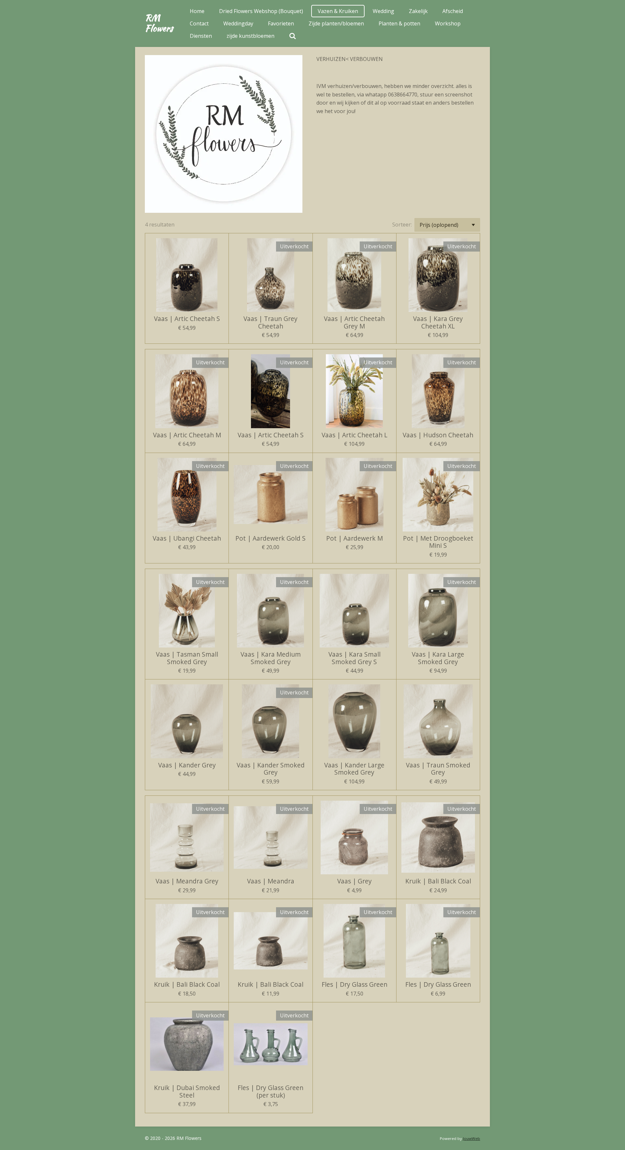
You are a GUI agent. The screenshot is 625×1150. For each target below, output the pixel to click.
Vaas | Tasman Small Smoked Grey (187, 658)
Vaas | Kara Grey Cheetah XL (438, 322)
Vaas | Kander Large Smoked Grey (354, 769)
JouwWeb (471, 1138)
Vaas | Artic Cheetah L (354, 435)
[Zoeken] (293, 36)
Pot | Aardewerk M (354, 538)
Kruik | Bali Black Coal (438, 881)
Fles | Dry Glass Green (354, 984)
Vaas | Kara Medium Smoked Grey (271, 658)
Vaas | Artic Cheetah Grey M (354, 322)
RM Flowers (159, 23)
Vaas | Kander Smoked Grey (271, 769)
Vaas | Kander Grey (187, 765)
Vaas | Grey (354, 881)
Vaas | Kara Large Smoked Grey (438, 658)
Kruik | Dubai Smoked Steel (187, 1091)
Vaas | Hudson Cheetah (438, 435)
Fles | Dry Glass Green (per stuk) (270, 1091)
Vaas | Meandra (270, 881)
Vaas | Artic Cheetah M (187, 435)
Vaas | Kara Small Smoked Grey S (354, 658)
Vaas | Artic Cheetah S (187, 318)
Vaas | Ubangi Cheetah (187, 538)
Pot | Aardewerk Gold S (270, 538)
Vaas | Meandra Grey (187, 881)
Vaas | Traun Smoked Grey (438, 769)
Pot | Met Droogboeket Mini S (438, 542)
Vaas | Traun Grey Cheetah (270, 322)
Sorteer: (402, 224)
